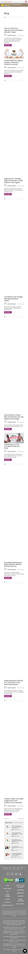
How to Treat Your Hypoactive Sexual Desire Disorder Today (13, 30)
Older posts (6, 818)
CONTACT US (7, 902)
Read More (7, 45)
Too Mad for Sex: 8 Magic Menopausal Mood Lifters (13, 299)
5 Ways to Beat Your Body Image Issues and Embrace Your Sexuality (13, 801)
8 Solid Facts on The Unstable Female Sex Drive (12, 446)
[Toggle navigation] (26, 1)
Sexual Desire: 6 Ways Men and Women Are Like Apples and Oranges (14, 417)
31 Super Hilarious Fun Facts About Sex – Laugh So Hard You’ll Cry (17, 833)
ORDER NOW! (20, 890)
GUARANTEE (21, 896)
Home (7, 885)
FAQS (7, 891)
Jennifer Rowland (12, 35)
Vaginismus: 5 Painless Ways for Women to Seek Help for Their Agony (13, 180)
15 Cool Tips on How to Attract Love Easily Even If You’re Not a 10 (17, 826)
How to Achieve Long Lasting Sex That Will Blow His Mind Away (17, 840)
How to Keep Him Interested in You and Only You (17, 847)
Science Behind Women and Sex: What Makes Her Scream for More (17, 854)
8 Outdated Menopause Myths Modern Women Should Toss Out (13, 564)
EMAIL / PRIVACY (20, 904)
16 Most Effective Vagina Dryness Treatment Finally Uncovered (13, 62)
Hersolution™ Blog (7, 905)
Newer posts (21, 818)
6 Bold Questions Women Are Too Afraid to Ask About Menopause (13, 682)
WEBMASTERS (20, 893)
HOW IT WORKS (7, 888)
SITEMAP (7, 899)
